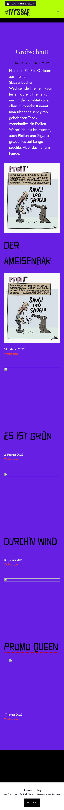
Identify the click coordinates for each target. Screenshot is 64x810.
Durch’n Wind (30, 541)
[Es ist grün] (32, 395)
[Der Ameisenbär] (32, 198)
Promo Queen (31, 646)
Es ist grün (28, 436)
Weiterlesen (11, 354)
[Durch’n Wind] (32, 501)
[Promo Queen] (32, 606)
